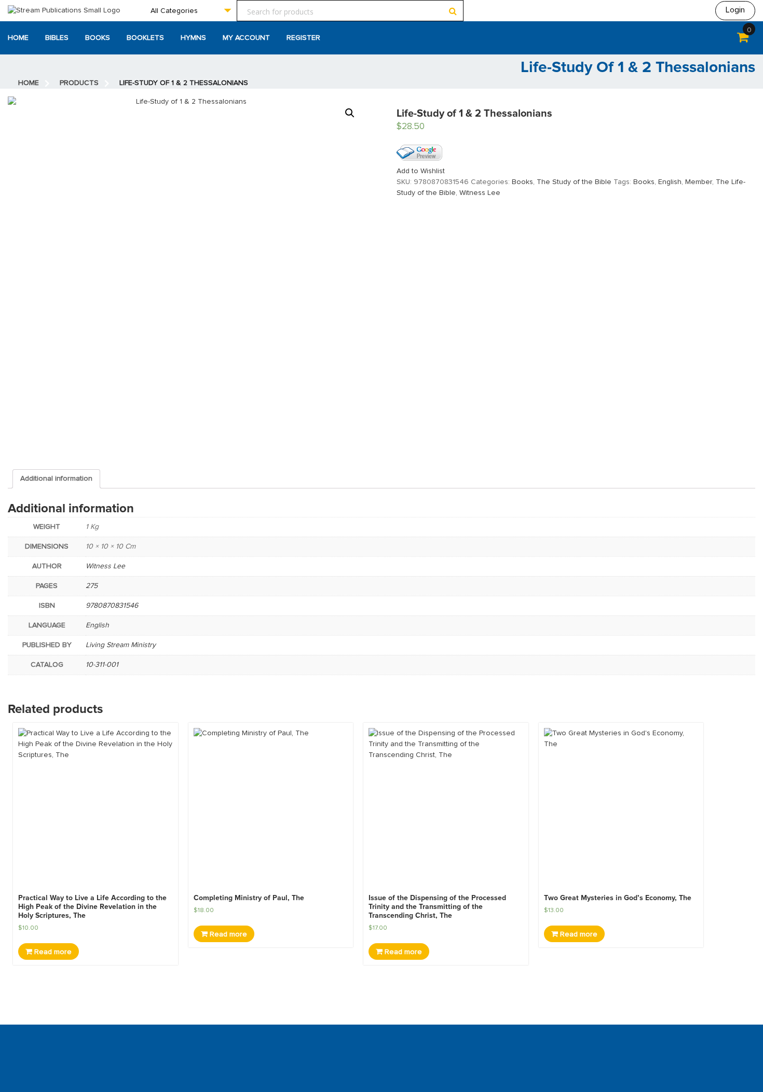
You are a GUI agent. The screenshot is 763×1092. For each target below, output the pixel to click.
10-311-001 (102, 664)
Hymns (193, 37)
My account (246, 37)
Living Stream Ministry (121, 645)
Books (97, 37)
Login (735, 10)
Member (698, 182)
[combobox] (190, 10)
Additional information (56, 478)
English (670, 182)
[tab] (56, 478)
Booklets (145, 37)
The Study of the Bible (574, 182)
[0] (742, 39)
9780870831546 (112, 605)
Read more (52, 952)
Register (303, 37)
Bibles (57, 37)
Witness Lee (479, 193)
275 (92, 586)
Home (18, 37)
